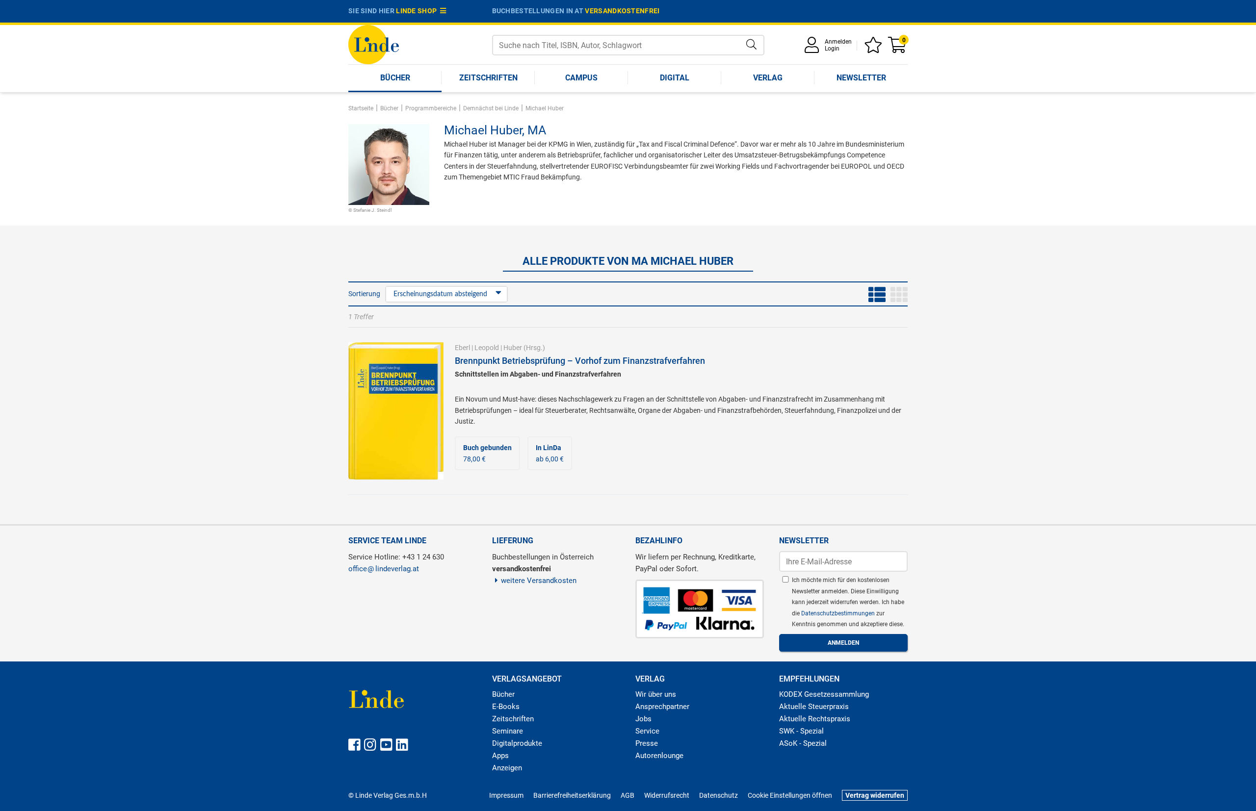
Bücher (395, 77)
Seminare (507, 731)
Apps (500, 755)
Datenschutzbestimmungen (838, 613)
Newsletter (861, 77)
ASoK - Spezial (803, 743)
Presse (646, 743)
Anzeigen (507, 767)
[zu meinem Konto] (813, 48)
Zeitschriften (488, 77)
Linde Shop (418, 11)
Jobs (643, 718)
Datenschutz (718, 795)
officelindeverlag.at (383, 568)
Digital (674, 77)
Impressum (506, 795)
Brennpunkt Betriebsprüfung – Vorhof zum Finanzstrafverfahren (580, 360)
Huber (512, 348)
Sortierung (364, 294)
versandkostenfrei (622, 11)
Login (832, 48)
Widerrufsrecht (666, 795)
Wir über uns (655, 694)
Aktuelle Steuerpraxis (814, 706)
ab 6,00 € (550, 453)
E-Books (506, 706)
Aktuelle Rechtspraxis (814, 718)
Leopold (486, 348)
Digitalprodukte (517, 743)
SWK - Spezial (801, 731)
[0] (898, 48)
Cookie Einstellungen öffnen (790, 795)
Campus (581, 77)
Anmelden (838, 41)
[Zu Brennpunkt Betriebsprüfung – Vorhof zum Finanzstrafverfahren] (396, 410)
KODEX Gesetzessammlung (824, 694)
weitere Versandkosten (538, 580)
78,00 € (487, 453)
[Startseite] (373, 44)
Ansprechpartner (662, 706)
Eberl (462, 348)
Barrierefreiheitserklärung (572, 795)
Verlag (768, 77)
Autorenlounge (659, 755)
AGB (627, 795)
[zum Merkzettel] (875, 48)
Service (647, 731)
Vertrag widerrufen (874, 795)
